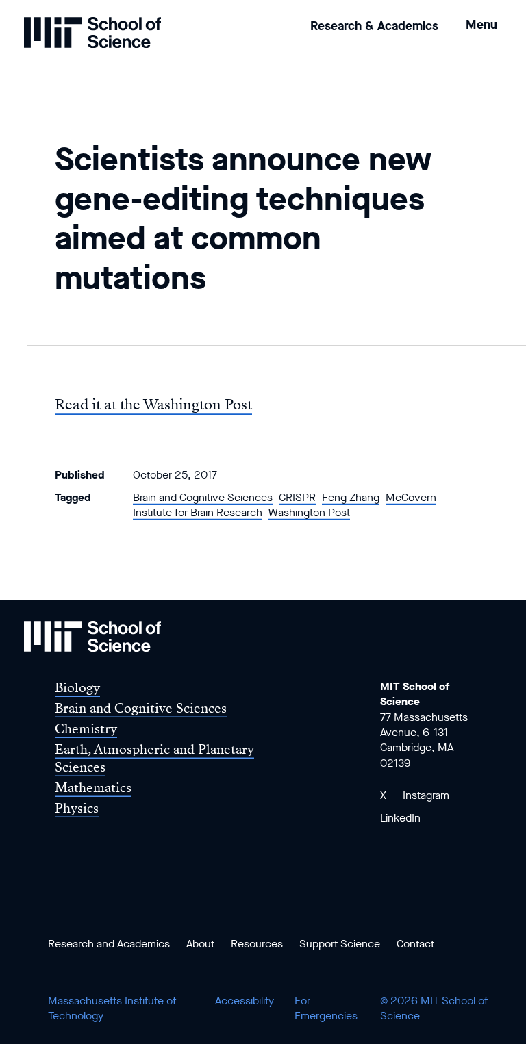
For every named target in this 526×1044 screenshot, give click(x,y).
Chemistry (86, 729)
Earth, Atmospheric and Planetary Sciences (154, 758)
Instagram (426, 795)
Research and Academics (109, 944)
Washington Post (309, 512)
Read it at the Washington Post (153, 404)
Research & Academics (374, 26)
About (200, 944)
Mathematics (93, 787)
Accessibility (244, 1000)
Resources (257, 944)
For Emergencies (326, 1008)
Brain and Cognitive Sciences (203, 497)
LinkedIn (400, 818)
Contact (415, 944)
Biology (77, 687)
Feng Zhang (350, 497)
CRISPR (297, 497)
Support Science (339, 944)
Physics (77, 808)
